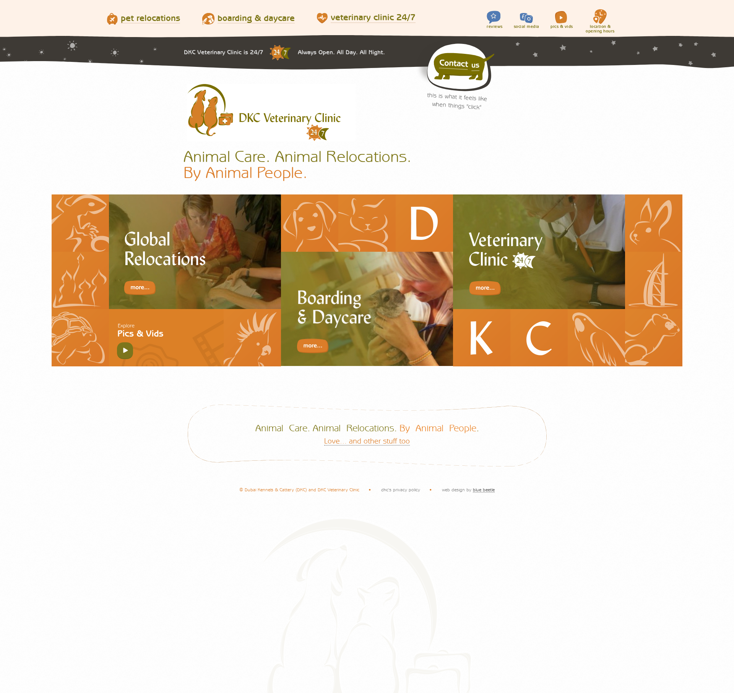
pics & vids (561, 26)
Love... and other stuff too (367, 441)
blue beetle (484, 489)
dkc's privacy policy (400, 489)
